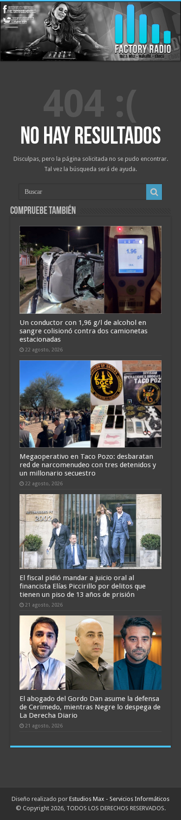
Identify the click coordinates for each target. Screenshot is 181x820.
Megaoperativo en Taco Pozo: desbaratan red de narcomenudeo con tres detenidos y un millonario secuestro (87, 464)
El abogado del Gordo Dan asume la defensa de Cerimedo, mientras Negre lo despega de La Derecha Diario (90, 707)
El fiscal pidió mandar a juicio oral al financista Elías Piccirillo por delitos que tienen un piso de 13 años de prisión (82, 586)
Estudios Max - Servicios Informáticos (119, 798)
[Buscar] (154, 192)
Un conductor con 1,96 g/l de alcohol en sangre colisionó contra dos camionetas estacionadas (83, 331)
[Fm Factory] (90, 31)
